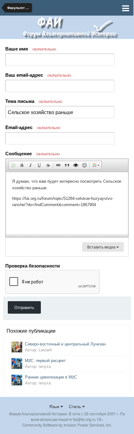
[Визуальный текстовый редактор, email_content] (67, 203)
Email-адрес (32, 127)
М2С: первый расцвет (45, 360)
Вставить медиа (102, 246)
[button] (13, 165)
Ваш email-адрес (38, 74)
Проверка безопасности (32, 265)
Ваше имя (30, 48)
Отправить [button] (24, 307)
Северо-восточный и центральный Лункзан (65, 344)
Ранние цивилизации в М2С (51, 377)
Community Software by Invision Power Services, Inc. (67, 424)
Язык (54, 406)
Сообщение (32, 153)
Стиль (75, 406)
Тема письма (33, 101)
